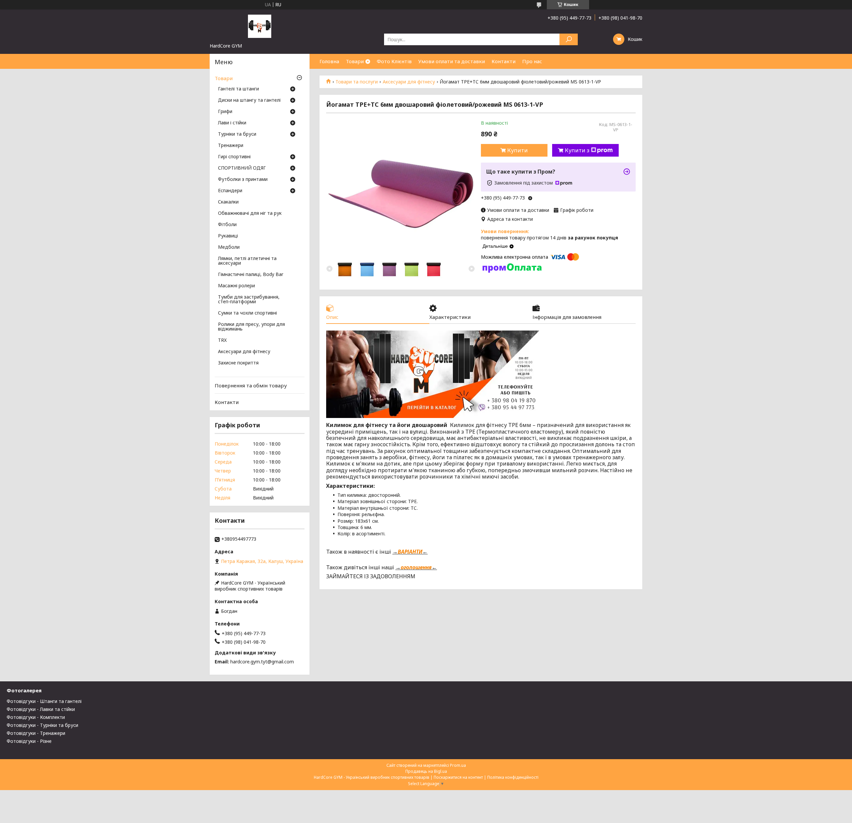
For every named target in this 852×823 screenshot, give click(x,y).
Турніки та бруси (237, 134)
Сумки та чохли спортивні (247, 313)
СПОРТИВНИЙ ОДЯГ (242, 168)
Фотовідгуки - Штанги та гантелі (44, 701)
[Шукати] (568, 39)
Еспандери (230, 191)
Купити (517, 150)
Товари (355, 61)
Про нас (532, 61)
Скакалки (228, 202)
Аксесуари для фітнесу (409, 82)
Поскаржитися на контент (458, 777)
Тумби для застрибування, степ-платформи (249, 300)
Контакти (504, 61)
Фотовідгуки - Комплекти (36, 717)
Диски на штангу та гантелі (249, 100)
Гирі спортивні (234, 157)
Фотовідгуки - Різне (29, 741)
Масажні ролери (236, 286)
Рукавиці (228, 236)
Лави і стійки (232, 123)
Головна (329, 61)
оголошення (416, 567)
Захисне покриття (238, 363)
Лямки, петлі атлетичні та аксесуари (247, 261)
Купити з (577, 150)
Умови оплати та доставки (451, 61)
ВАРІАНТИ (410, 551)
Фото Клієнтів (394, 61)
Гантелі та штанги (238, 89)
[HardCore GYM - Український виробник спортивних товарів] (260, 26)
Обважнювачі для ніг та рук (250, 213)
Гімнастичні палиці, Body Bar (250, 274)
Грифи (225, 111)
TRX (222, 340)
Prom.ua (458, 765)
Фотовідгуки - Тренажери (36, 733)
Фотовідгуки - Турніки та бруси (42, 725)
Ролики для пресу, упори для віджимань (251, 327)
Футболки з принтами (243, 179)
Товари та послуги (356, 82)
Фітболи (227, 224)
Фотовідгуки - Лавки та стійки (41, 709)
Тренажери (230, 145)
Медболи (229, 247)
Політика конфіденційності (512, 777)
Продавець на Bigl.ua (426, 771)
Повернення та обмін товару (251, 385)
